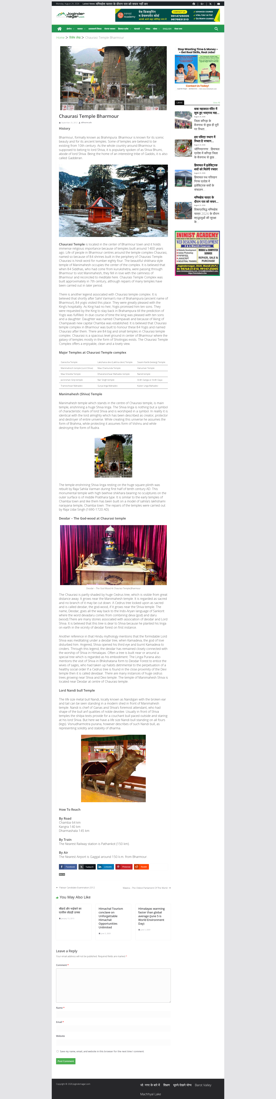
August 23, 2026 (199, 173)
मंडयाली (137, 28)
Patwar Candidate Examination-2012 (77, 887)
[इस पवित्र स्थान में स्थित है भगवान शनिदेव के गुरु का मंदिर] (183, 148)
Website (60, 1036)
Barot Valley (203, 1085)
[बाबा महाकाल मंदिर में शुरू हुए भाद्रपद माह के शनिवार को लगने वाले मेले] (183, 120)
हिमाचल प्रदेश (123, 28)
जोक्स (155, 28)
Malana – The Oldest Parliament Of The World (145, 887)
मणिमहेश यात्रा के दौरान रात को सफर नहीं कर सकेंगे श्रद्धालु (206, 199)
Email (60, 1022)
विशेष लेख (62, 874)
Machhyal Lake (150, 1094)
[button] (73, 29)
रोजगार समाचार (109, 28)
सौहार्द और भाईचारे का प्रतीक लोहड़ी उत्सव (70, 910)
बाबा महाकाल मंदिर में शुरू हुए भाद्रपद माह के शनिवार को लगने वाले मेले (205, 111)
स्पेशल (147, 28)
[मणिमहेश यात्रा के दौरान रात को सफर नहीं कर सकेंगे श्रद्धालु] (183, 210)
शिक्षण (166, 1085)
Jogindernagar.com (81, 1084)
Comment (62, 965)
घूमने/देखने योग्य (182, 1085)
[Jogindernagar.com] (59, 28)
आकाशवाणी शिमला (94, 28)
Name (60, 1007)
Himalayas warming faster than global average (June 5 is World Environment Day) (151, 916)
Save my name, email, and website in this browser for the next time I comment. (102, 1051)
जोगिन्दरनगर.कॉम (86, 122)
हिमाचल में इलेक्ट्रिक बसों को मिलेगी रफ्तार (119, 2)
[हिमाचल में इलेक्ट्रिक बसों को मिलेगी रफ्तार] (183, 178)
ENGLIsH (167, 28)
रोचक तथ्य (178, 28)
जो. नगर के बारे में (150, 1085)
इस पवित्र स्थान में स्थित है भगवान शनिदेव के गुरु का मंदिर (207, 139)
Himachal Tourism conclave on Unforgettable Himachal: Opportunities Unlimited (111, 918)
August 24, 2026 (199, 117)
